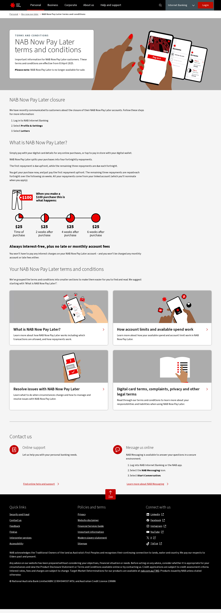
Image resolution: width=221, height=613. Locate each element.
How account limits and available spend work (155, 329)
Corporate (71, 5)
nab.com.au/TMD (150, 571)
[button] (205, 5)
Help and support (110, 5)
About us (88, 5)
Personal (35, 5)
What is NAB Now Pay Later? (37, 329)
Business (52, 5)
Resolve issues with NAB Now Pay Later (46, 389)
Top (110, 496)
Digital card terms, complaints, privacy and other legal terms (158, 392)
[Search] (160, 5)
